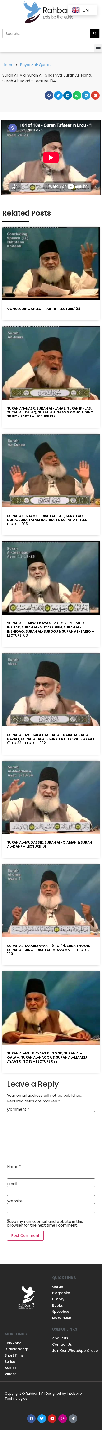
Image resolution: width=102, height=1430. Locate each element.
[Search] (94, 33)
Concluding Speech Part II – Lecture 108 (43, 308)
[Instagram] (62, 1418)
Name (14, 1167)
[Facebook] (31, 1418)
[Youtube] (52, 1418)
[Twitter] (41, 1418)
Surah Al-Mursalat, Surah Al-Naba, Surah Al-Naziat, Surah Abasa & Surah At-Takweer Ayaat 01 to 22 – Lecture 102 (50, 738)
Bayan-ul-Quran (35, 64)
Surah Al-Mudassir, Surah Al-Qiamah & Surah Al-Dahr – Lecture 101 (49, 844)
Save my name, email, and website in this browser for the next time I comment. (45, 1223)
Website (15, 1201)
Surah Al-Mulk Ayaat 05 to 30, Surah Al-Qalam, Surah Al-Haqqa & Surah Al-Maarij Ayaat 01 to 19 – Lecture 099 (47, 1057)
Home (8, 64)
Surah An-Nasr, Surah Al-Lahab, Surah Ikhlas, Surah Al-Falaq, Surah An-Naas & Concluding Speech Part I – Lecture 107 (50, 412)
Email (13, 1184)
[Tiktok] (73, 1418)
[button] (98, 48)
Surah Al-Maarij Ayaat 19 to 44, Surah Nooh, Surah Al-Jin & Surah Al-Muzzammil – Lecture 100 (49, 949)
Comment (18, 1109)
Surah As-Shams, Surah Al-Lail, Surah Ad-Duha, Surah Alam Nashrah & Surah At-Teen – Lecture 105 (48, 520)
